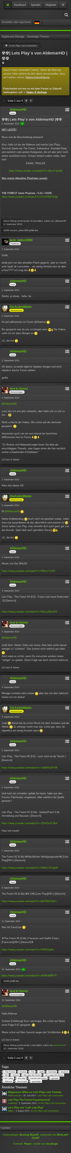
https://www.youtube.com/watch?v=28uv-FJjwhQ (35, 170)
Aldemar (8, 1081)
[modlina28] (4, 1101)
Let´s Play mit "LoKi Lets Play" (26, 1107)
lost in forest (59, 1045)
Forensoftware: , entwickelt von (35, 1136)
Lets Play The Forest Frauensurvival (29, 1099)
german (55, 1078)
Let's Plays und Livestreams (50, 1095)
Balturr (11, 1111)
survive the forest (38, 1078)
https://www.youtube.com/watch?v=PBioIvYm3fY (29, 571)
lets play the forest (32, 1075)
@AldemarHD (9, 403)
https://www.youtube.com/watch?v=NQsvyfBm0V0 (29, 611)
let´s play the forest (54, 1075)
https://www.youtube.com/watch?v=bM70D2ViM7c (29, 901)
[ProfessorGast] (4, 1093)
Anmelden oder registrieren (16, 22)
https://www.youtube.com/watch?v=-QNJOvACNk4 (29, 823)
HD (6, 1075)
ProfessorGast (14, 1095)
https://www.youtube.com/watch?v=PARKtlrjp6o (28, 949)
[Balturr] (4, 1109)
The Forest (10, 1072)
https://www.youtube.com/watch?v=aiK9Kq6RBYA (29, 975)
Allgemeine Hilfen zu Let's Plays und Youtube (34, 1092)
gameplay (36, 1081)
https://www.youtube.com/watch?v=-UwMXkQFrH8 (29, 767)
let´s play (9, 1078)
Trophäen (5, 1127)
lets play (22, 1078)
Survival (52, 1072)
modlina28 (12, 1103)
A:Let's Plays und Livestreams (52, 1103)
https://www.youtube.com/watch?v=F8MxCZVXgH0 (30, 867)
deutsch (64, 1072)
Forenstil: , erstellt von (35, 1143)
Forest (23, 1072)
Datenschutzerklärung (37, 77)
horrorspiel (22, 1081)
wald (41, 1072)
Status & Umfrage (36, 92)
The (32, 1072)
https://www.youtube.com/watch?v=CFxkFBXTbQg (30, 196)
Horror (16, 1075)
